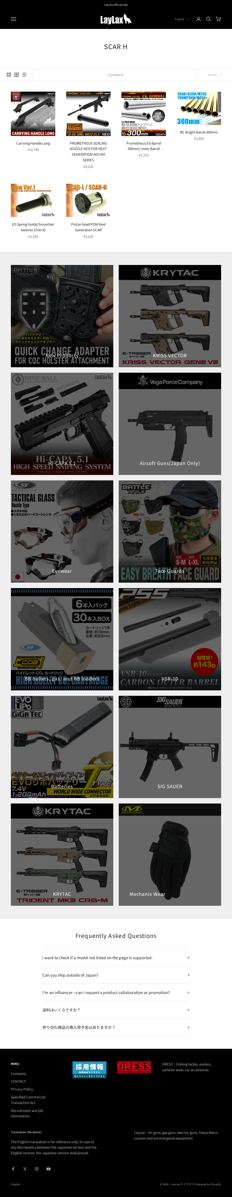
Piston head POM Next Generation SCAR (88, 227)
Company (18, 1073)
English (179, 19)
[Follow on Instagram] (36, 1169)
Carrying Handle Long (33, 143)
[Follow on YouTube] (48, 1169)
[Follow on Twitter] (25, 1169)
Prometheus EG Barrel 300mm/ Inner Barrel (143, 146)
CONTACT (18, 1081)
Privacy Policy (22, 1089)
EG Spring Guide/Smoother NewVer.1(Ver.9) (33, 227)
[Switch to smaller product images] (16, 75)
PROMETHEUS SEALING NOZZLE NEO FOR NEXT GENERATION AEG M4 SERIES (88, 151)
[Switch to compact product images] (24, 75)
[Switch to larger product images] (9, 75)
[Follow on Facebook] (13, 1169)
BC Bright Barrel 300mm (199, 132)
